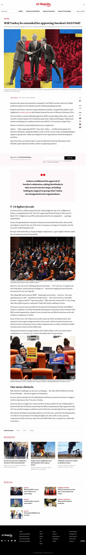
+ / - (80, 97)
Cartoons (54, 534)
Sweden (32, 430)
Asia (41, 541)
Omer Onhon (14, 97)
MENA (41, 534)
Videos (54, 531)
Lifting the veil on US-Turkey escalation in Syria (68, 462)
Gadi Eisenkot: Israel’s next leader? (31, 502)
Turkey (18, 430)
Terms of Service (73, 536)
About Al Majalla (73, 531)
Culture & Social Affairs (33, 11)
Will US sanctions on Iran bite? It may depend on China (66, 491)
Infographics (55, 538)
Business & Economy (49, 11)
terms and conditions (53, 162)
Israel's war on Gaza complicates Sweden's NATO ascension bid (15, 462)
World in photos (56, 536)
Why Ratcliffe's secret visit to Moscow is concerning (31, 491)
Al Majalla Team (73, 534)
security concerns (25, 112)
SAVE (80, 105)
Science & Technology (64, 11)
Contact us (71, 541)
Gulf (41, 531)
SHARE (80, 112)
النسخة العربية (4, 11)
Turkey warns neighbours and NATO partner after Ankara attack (41, 463)
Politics (21, 11)
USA (41, 538)
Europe (41, 536)
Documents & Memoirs (24, 541)
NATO (24, 430)
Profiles (54, 541)
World (41, 543)
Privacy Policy (72, 538)
